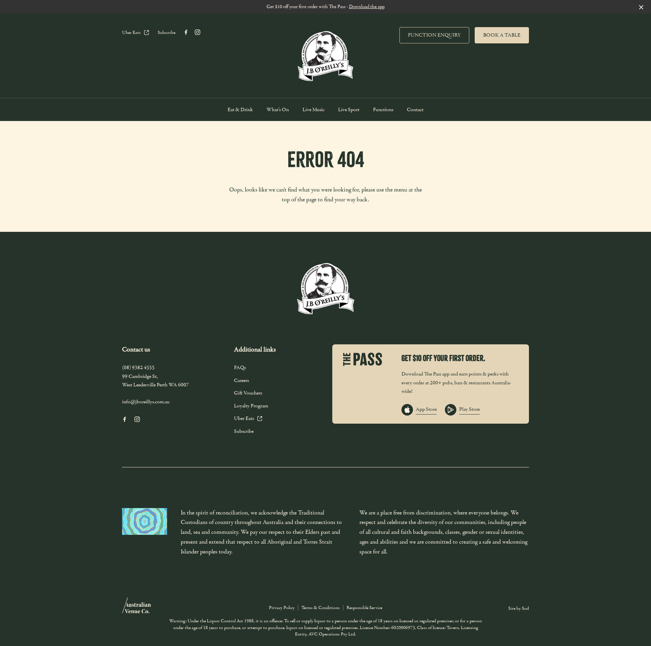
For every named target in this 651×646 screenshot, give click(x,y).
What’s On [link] (278, 109)
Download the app (366, 6)
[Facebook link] (186, 32)
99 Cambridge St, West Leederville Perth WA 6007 (155, 380)
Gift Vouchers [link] (248, 392)
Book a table (501, 35)
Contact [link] (415, 109)
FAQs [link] (240, 367)
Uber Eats (131, 32)
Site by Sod (518, 608)
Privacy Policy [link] (282, 608)
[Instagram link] (197, 32)
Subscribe (166, 32)
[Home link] (325, 54)
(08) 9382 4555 (138, 367)
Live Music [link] (313, 109)
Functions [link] (383, 109)
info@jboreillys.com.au (146, 401)
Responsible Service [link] (364, 608)
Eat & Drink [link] (240, 109)
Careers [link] (241, 380)
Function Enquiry (434, 35)
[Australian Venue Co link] (136, 608)
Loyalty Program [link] (251, 405)
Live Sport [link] (348, 109)
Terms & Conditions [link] (320, 608)
